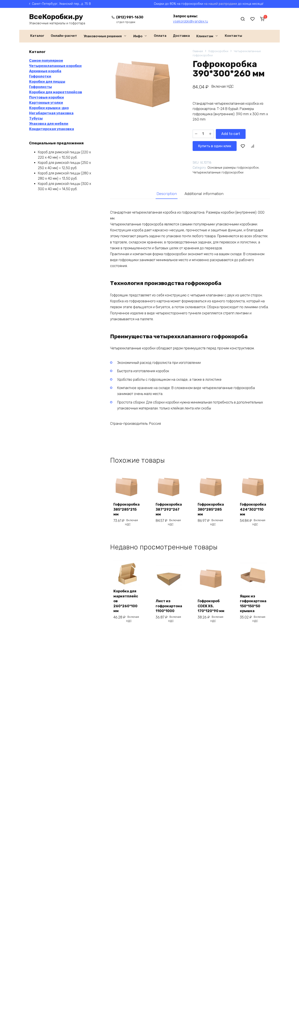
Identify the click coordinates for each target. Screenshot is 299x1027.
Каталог (37, 36)
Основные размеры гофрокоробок (233, 168)
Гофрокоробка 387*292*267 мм (169, 509)
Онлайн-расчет (64, 36)
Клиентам (204, 36)
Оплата (160, 36)
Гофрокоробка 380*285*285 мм (211, 509)
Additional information (204, 193)
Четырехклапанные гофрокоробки (218, 172)
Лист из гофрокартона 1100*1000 (169, 606)
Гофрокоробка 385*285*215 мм (126, 509)
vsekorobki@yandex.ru (190, 21)
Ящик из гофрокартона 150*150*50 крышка (253, 603)
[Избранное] (252, 19)
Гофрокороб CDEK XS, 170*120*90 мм (211, 606)
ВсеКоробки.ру (56, 16)
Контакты (233, 36)
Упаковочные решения (103, 36)
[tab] (167, 193)
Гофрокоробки (218, 51)
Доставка (181, 36)
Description (167, 193)
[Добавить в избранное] (243, 146)
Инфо (137, 36)
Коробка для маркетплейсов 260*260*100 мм (125, 601)
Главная (198, 51)
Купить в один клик (214, 146)
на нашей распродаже (220, 4)
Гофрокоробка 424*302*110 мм (253, 509)
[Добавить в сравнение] (252, 146)
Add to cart (230, 134)
